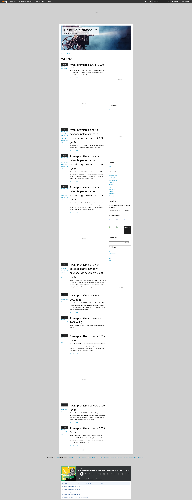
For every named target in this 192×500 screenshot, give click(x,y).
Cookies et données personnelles (130, 457)
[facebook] (146, 1)
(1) (111, 196)
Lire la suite (74, 77)
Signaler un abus (95, 457)
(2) (112, 191)
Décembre (112, 253)
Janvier (112, 256)
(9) (111, 184)
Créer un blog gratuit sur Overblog (75, 457)
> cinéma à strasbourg (80, 30)
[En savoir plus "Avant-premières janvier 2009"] (112, 222)
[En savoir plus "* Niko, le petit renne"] (127, 222)
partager (91, 478)
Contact (68, 53)
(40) (113, 180)
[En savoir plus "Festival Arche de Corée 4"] (120, 222)
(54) (112, 178)
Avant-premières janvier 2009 (87, 64)
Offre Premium (119, 457)
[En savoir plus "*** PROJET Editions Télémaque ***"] (120, 230)
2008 (110, 260)
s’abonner (82, 478)
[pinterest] (151, 1)
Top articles (84, 457)
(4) (112, 189)
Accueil (62, 53)
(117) (113, 175)
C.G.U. (101, 457)
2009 (110, 258)
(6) (111, 187)
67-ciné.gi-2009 (56, 457)
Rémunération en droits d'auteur (110, 457)
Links (110, 166)
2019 (110, 251)
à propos (100, 478)
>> (92, 450)
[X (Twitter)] (148, 1)
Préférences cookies (140, 457)
